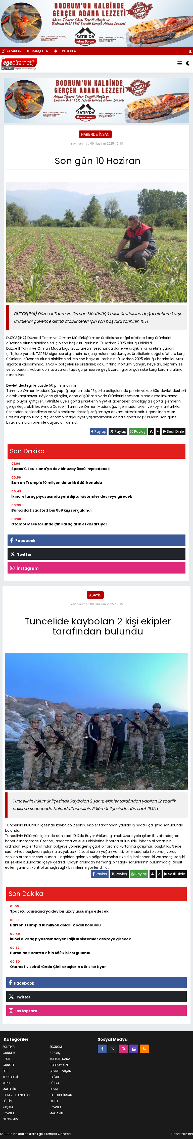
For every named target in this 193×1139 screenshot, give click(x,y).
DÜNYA (54, 1083)
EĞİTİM (7, 1101)
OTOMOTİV (10, 1119)
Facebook (25, 540)
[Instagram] (123, 1048)
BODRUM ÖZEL (60, 1065)
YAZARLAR (13, 51)
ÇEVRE (54, 1089)
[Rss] (144, 1048)
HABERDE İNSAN (95, 134)
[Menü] (179, 63)
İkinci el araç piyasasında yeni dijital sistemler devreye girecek (71, 496)
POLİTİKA (9, 1047)
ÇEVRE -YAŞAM (61, 1071)
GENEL (54, 1101)
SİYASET (55, 1107)
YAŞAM (8, 1107)
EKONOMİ (56, 1047)
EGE (5, 1071)
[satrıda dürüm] (96, 23)
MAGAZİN (9, 1089)
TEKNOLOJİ (10, 1077)
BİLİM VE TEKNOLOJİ (16, 1095)
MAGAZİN (56, 1113)
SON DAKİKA (67, 51)
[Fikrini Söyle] (133, 1048)
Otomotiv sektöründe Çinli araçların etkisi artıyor (59, 524)
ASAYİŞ (95, 594)
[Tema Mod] (188, 63)
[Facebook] (102, 1048)
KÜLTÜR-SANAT (61, 1059)
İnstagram (27, 568)
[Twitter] (112, 1048)
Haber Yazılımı (182, 1134)
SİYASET (8, 1113)
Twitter (24, 554)
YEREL (7, 1083)
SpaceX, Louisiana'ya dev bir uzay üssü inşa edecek (60, 468)
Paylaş (99, 431)
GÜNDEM (9, 1053)
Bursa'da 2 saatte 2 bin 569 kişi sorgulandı (51, 510)
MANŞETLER (39, 51)
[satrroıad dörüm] (96, 99)
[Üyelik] (190, 51)
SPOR (6, 1059)
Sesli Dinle (175, 431)
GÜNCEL (8, 1065)
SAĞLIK (55, 1077)
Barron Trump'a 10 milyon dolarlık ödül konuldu (56, 482)
